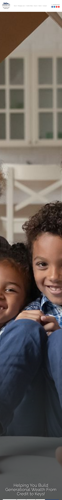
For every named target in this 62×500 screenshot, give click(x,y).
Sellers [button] (40, 5)
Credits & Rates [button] (29, 5)
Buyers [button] (35, 5)
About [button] (15, 5)
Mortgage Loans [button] (21, 5)
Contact (45, 5)
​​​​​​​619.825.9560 (56, 4)
